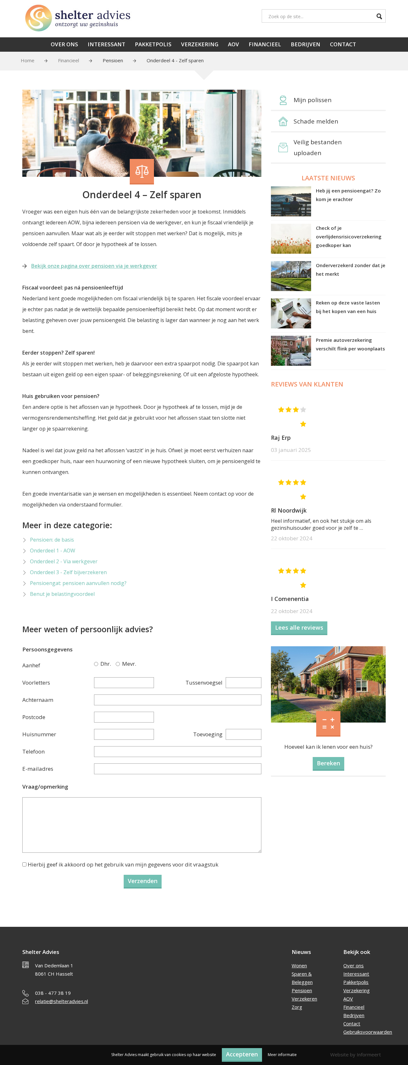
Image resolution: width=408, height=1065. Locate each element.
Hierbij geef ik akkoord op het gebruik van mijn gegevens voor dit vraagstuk (123, 864)
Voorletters (36, 682)
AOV (233, 44)
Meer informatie (282, 1054)
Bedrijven (305, 44)
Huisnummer (39, 734)
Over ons (64, 44)
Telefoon (33, 751)
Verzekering (199, 44)
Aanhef (31, 665)
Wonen (299, 965)
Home (27, 60)
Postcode (33, 717)
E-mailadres (37, 768)
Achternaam (37, 699)
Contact (343, 44)
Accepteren (242, 1054)
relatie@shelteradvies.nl (61, 1001)
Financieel (265, 44)
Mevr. (119, 663)
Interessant (106, 44)
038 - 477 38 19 (53, 993)
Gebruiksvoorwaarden (367, 1032)
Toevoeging (207, 734)
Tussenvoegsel (204, 682)
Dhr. (97, 663)
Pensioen (113, 60)
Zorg (297, 1007)
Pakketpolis (153, 44)
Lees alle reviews (299, 627)
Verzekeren (304, 998)
